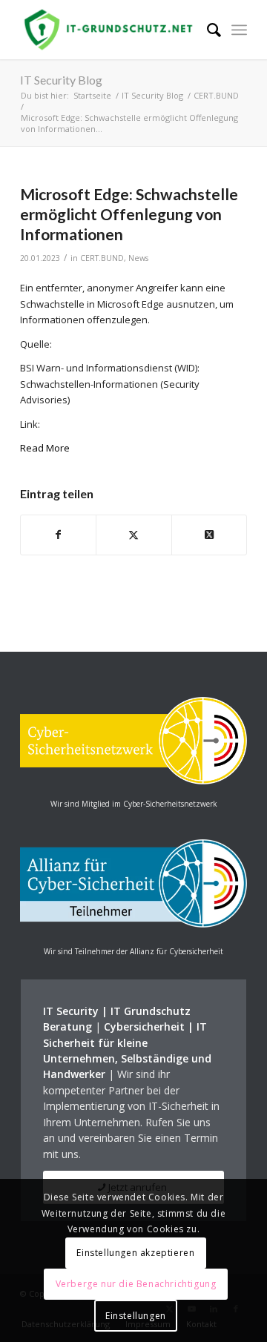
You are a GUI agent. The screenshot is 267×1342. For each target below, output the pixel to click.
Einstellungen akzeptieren (135, 1252)
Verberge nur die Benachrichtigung (136, 1283)
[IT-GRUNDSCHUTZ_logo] (111, 29)
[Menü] (239, 29)
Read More (45, 448)
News (138, 258)
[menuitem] (206, 29)
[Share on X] (209, 534)
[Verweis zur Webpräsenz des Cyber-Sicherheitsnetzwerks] (133, 780)
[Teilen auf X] (133, 534)
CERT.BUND (102, 258)
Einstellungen (135, 1315)
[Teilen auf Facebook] (58, 534)
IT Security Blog (61, 80)
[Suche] (206, 29)
